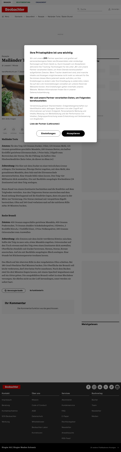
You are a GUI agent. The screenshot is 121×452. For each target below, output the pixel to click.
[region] (60, 93)
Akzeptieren (73, 133)
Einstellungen (48, 133)
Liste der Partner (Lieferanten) (45, 124)
